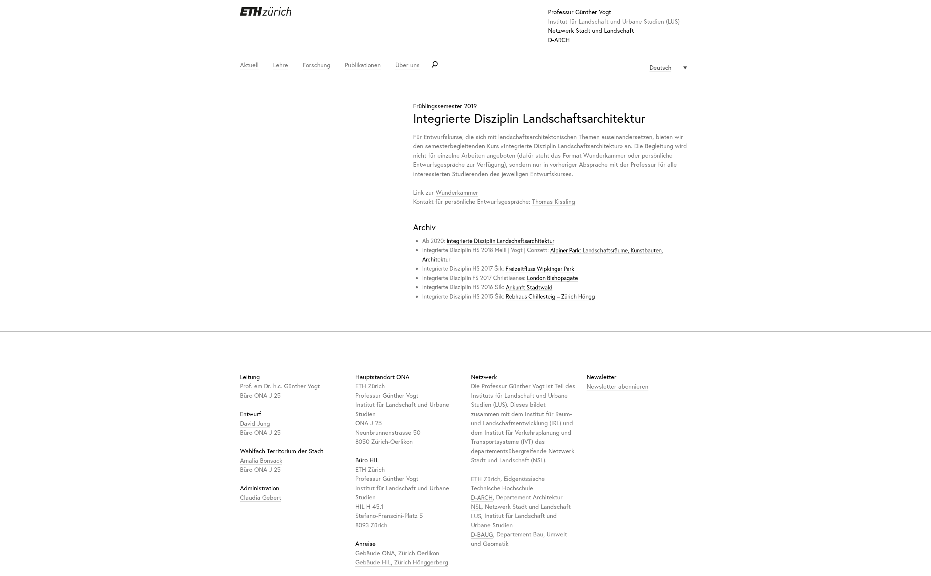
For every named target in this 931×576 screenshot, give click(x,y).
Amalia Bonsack (261, 460)
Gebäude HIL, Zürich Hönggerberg (401, 562)
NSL (476, 506)
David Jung (255, 423)
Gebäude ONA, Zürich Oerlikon (397, 552)
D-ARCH (559, 40)
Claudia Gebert (260, 497)
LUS (476, 515)
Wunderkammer (457, 192)
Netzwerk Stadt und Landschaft (591, 30)
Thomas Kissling (553, 201)
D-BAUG (482, 534)
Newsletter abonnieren (617, 386)
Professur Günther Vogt (579, 12)
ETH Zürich (485, 478)
